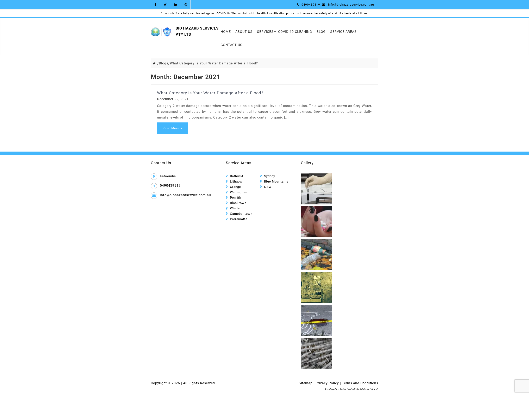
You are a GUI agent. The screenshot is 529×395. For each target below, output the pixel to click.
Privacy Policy (327, 383)
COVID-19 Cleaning (295, 32)
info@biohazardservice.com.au (351, 4)
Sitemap (305, 383)
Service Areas (343, 32)
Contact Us (231, 45)
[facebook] (155, 4)
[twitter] (165, 4)
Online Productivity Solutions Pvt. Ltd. (359, 389)
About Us (244, 32)
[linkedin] (175, 4)
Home (226, 32)
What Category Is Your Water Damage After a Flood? (210, 92)
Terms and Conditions (359, 383)
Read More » (172, 128)
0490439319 (310, 4)
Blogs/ (164, 63)
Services (265, 32)
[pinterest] (186, 4)
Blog (321, 32)
